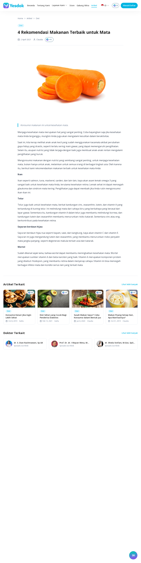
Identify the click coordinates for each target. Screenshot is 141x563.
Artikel (94, 5)
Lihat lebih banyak (130, 284)
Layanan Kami (58, 5)
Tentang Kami (43, 5)
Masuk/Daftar (129, 5)
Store (72, 5)
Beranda (31, 5)
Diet (38, 18)
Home (20, 18)
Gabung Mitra (83, 5)
